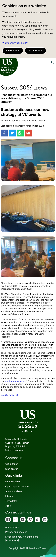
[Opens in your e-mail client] (28, 133)
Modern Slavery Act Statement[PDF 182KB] (21, 538)
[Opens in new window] (4, 133)
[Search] (52, 64)
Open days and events (17, 486)
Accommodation (14, 491)
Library (9, 496)
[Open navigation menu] (44, 62)
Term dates (11, 500)
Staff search (11, 468)
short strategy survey (15, 381)
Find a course (12, 481)
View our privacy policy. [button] (15, 42)
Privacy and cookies (16, 531)
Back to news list (9, 395)
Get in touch (11, 463)
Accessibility (12, 527)
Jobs (8, 505)
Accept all (35, 50)
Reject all (12, 50)
